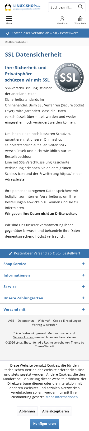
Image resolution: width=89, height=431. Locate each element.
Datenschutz (26, 321)
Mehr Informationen (62, 397)
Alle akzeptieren (55, 411)
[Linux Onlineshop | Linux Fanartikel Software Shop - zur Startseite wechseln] (22, 7)
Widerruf (44, 321)
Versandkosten (23, 337)
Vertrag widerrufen (44, 325)
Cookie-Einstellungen (67, 321)
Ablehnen (27, 411)
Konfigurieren (44, 423)
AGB (11, 321)
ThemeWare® (44, 346)
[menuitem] (80, 20)
